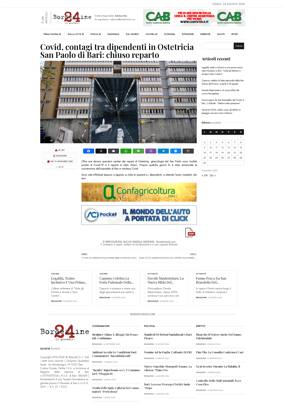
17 (210, 152)
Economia (169, 34)
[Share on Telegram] (163, 151)
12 (222, 147)
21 (235, 152)
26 (222, 157)
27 (228, 157)
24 (210, 157)
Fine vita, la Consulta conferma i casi (219, 352)
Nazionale (113, 34)
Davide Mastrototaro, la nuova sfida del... (166, 280)
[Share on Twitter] (101, 151)
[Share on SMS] (138, 151)
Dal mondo (132, 34)
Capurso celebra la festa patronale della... (116, 280)
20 (228, 152)
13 (229, 147)
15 (241, 147)
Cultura (150, 34)
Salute (221, 34)
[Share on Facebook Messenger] (175, 151)
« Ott (204, 175)
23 (204, 157)
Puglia (94, 34)
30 (204, 162)
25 (216, 157)
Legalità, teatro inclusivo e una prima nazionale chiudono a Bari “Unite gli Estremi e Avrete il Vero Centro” (222, 71)
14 (235, 147)
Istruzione (188, 34)
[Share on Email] (113, 151)
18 (216, 152)
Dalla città (74, 34)
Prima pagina (51, 34)
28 (234, 157)
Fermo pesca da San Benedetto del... (211, 280)
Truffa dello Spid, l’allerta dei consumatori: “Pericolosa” (116, 389)
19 (222, 152)
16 (205, 152)
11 (217, 147)
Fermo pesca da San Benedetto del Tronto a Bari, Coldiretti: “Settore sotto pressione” (223, 101)
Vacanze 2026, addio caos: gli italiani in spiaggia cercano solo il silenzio (221, 111)
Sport (234, 34)
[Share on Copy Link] (188, 151)
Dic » (213, 175)
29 (241, 157)
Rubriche (205, 34)
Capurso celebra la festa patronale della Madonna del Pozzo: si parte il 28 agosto (223, 82)
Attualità (153, 273)
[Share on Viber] (150, 151)
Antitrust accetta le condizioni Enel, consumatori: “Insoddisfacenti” (114, 354)
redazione (56, 301)
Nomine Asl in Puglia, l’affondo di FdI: (168, 352)
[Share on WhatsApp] (125, 151)
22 (241, 152)
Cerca (239, 46)
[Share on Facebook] (88, 151)
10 (210, 147)
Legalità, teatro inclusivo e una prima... (69, 280)
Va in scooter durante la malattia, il (218, 366)
